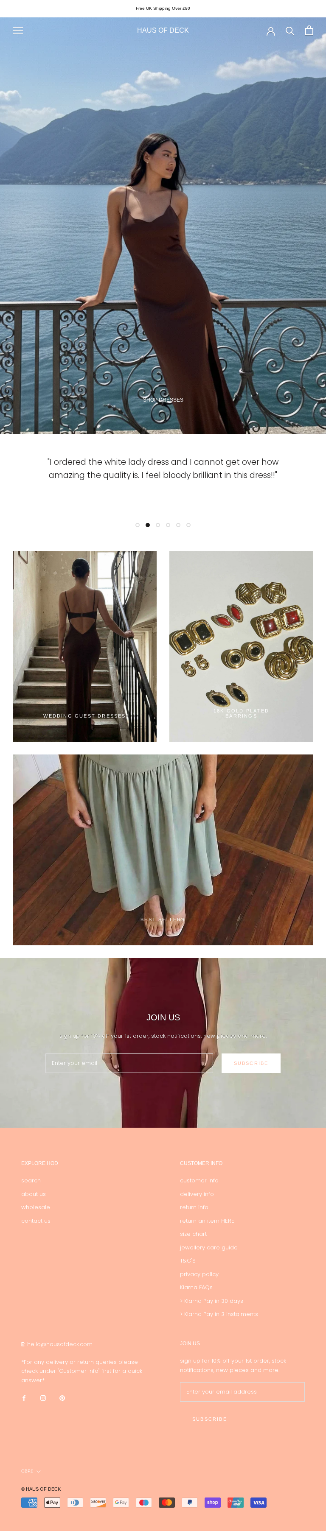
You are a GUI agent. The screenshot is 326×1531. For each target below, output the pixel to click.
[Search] (290, 30)
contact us (36, 1221)
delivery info (197, 1194)
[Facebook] (24, 1397)
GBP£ (27, 1471)
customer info (199, 1180)
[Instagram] (43, 1397)
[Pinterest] (62, 1397)
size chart (193, 1234)
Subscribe (251, 1063)
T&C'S (188, 1261)
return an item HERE (207, 1221)
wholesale (35, 1207)
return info (194, 1207)
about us (33, 1194)
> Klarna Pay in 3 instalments (219, 1314)
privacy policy (199, 1274)
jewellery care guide (209, 1247)
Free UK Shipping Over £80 (163, 8)
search (31, 1180)
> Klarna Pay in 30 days (211, 1301)
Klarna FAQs (196, 1287)
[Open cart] (309, 30)
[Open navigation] (18, 30)
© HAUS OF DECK (41, 1489)
